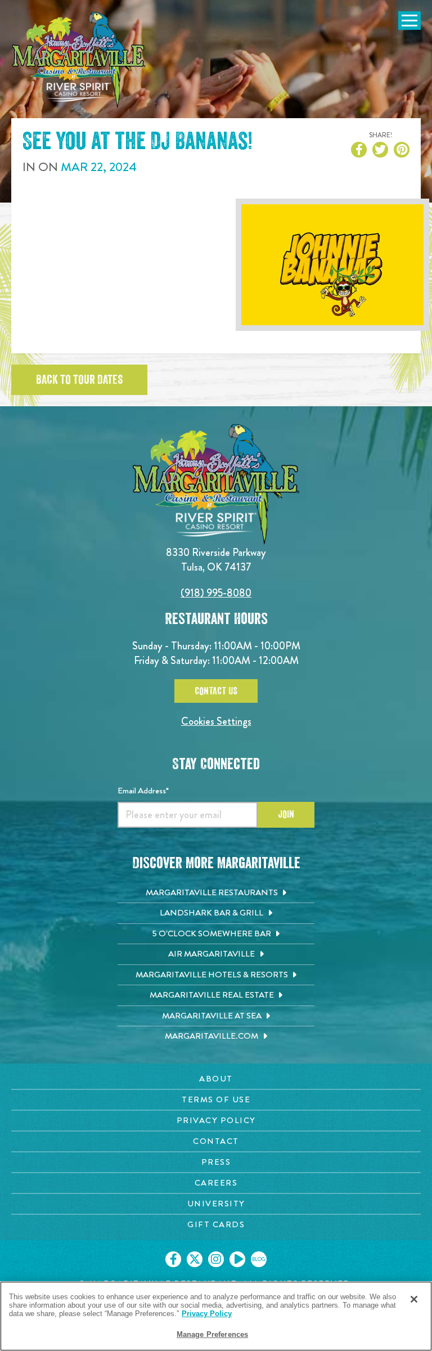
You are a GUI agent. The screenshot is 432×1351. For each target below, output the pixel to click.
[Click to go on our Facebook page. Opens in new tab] (173, 1259)
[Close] (414, 1299)
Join (286, 814)
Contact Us (216, 691)
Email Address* (143, 790)
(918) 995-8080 (216, 592)
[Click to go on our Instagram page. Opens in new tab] (216, 1259)
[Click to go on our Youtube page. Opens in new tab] (237, 1259)
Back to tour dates (79, 380)
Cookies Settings (216, 721)
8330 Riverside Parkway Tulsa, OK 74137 (216, 559)
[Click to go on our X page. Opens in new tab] (194, 1259)
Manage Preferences (212, 1334)
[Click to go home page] (78, 60)
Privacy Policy (207, 1313)
